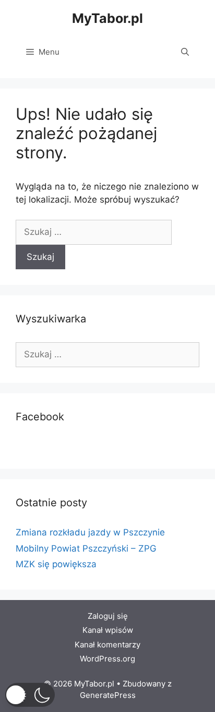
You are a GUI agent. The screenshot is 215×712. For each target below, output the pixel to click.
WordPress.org (107, 659)
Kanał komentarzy (107, 644)
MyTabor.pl (107, 18)
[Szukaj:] (94, 232)
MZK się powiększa (56, 564)
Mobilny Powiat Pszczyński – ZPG (86, 548)
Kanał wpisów (107, 630)
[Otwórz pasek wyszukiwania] (185, 52)
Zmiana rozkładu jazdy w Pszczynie (90, 532)
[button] (30, 695)
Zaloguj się (108, 616)
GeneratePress (108, 695)
